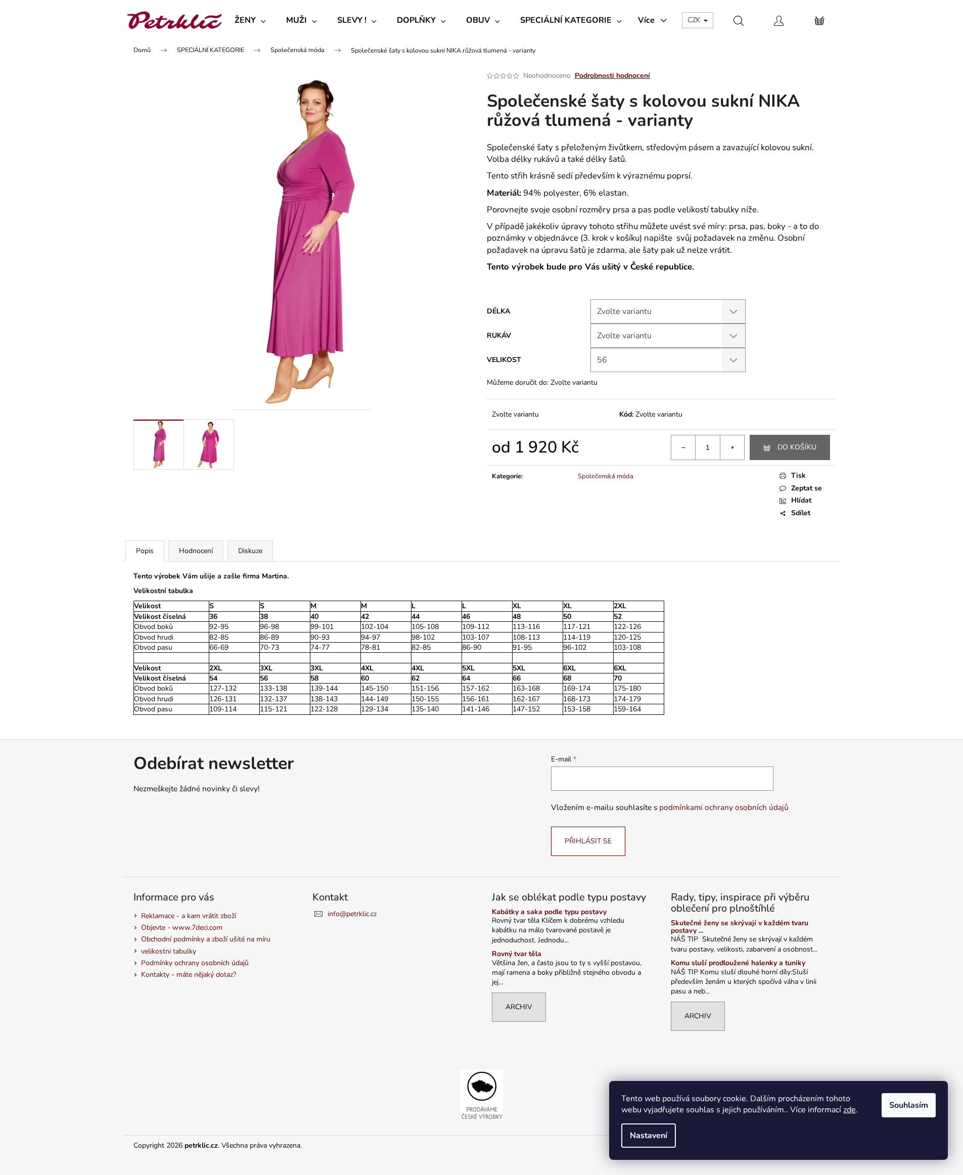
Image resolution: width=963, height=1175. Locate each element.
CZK (695, 20)
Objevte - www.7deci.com (181, 927)
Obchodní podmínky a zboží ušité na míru (205, 939)
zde (849, 1109)
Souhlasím (908, 1105)
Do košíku (796, 447)
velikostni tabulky (168, 951)
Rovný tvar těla (516, 954)
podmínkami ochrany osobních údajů (724, 807)
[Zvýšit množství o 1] (732, 447)
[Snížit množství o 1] (683, 447)
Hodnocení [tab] (196, 551)
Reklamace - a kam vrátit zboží (188, 916)
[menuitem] (250, 20)
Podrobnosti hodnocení (612, 75)
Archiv (519, 1007)
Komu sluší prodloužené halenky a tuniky (738, 963)
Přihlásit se (588, 841)
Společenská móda (605, 476)
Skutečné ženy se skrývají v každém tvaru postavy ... (739, 927)
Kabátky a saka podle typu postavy (549, 912)
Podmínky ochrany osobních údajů (195, 963)
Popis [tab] (145, 551)
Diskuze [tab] (250, 551)
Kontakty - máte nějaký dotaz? (188, 974)
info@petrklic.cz (352, 914)
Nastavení (648, 1135)
